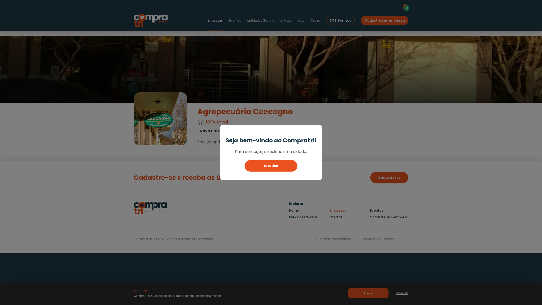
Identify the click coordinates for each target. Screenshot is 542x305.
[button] (271, 166)
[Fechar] (316, 130)
